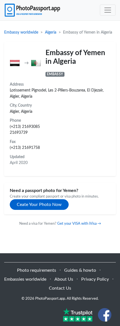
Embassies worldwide (25, 279)
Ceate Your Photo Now (39, 204)
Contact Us (60, 288)
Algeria (50, 32)
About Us (63, 279)
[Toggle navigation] (108, 10)
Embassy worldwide (21, 32)
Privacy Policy (95, 279)
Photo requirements (36, 270)
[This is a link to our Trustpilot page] (77, 314)
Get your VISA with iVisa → (79, 223)
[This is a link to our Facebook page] (104, 314)
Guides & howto (80, 270)
